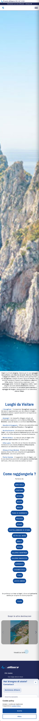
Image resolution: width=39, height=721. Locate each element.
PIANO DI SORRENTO (19, 513)
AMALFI (19, 541)
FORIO (19, 575)
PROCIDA (19, 519)
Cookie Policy (16, 706)
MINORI (19, 507)
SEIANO (19, 524)
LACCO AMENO (19, 581)
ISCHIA (19, 547)
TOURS (19, 601)
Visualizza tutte (19, 652)
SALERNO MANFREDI (19, 552)
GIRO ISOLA (19, 485)
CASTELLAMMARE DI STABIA (19, 530)
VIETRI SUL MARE (19, 535)
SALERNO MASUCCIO (19, 558)
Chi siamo (8, 673)
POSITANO (19, 490)
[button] (36, 8)
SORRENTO (19, 564)
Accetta (19, 711)
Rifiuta (19, 716)
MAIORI (19, 502)
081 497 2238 (14, 1)
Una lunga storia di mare (15, 677)
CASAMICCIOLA (19, 569)
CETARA (19, 496)
